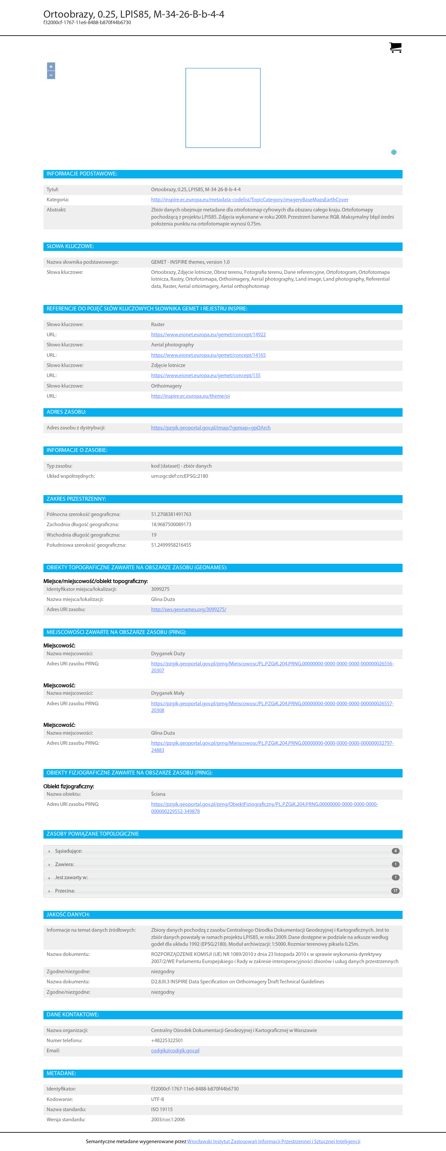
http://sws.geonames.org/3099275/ (188, 609)
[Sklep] (395, 48)
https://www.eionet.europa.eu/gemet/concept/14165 (208, 355)
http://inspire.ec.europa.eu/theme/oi (190, 396)
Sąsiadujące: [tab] (226, 851)
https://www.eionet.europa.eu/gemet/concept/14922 (208, 335)
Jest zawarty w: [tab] (226, 877)
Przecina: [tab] (226, 891)
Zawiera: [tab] (226, 864)
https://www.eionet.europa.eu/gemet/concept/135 (206, 375)
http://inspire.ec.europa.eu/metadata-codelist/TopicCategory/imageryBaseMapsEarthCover (249, 200)
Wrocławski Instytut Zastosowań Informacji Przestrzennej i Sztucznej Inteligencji (273, 1141)
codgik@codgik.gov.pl (175, 1051)
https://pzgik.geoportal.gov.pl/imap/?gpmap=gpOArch (211, 428)
